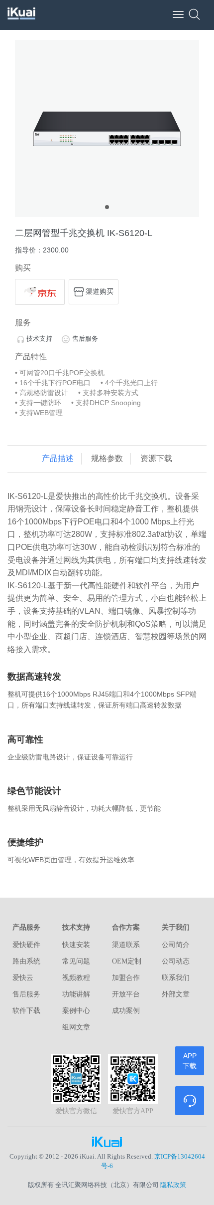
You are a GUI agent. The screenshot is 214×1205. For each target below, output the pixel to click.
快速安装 (76, 945)
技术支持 (39, 338)
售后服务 (85, 338)
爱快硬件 (26, 945)
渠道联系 (126, 945)
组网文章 (76, 1027)
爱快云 (22, 977)
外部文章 (176, 994)
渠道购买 (99, 291)
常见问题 (76, 961)
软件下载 (26, 1010)
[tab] (57, 459)
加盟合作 (126, 977)
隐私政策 (173, 1185)
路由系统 (26, 961)
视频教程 (76, 977)
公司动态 (176, 961)
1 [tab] (107, 207)
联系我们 (176, 977)
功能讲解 (76, 994)
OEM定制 (126, 961)
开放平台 (126, 994)
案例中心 (76, 1010)
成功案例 (126, 1010)
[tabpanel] (107, 128)
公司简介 (176, 945)
